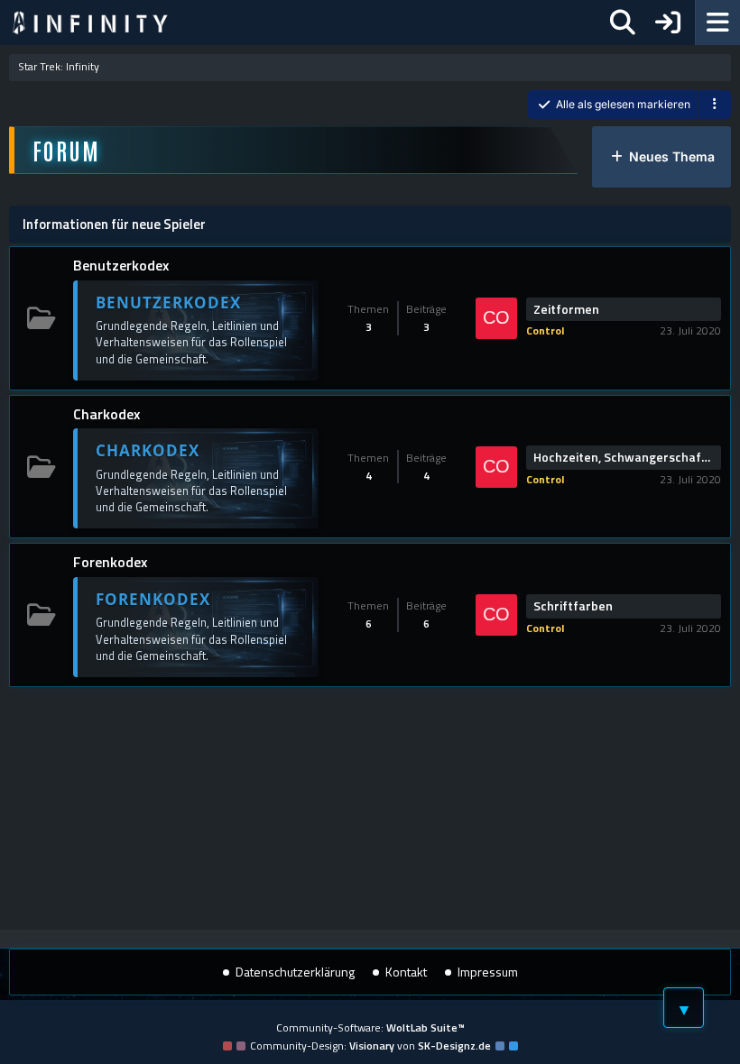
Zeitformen (566, 309)
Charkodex (106, 414)
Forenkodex (110, 562)
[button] (714, 104)
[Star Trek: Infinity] (90, 23)
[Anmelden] (668, 22)
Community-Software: (370, 1027)
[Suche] (623, 23)
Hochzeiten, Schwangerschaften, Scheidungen (623, 457)
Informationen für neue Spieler (114, 224)
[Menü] (717, 22)
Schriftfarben (573, 606)
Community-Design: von (370, 1045)
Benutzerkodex (121, 265)
